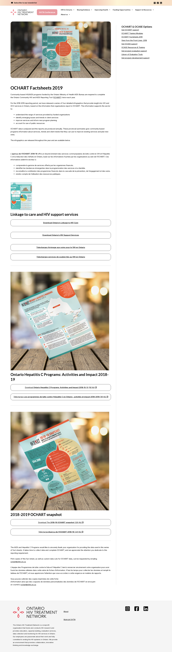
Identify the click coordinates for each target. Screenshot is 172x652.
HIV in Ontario (66, 10)
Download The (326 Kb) (60, 522)
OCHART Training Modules (132, 33)
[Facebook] (158, 3)
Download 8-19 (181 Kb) (60, 387)
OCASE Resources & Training (133, 47)
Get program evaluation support (134, 51)
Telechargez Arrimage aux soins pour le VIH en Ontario (60, 247)
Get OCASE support (129, 44)
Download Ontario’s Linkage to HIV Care (60, 223)
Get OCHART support (130, 30)
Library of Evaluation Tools (132, 54)
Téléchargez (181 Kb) (60, 397)
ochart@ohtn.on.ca (18, 562)
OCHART (57, 97)
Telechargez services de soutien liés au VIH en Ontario (61, 257)
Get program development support (135, 58)
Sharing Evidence (83, 10)
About (66, 611)
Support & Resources (143, 10)
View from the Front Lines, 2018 (134, 40)
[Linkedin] (161, 3)
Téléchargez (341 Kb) (60, 532)
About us (64, 14)
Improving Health (101, 10)
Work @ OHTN (69, 619)
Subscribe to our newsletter (25, 3)
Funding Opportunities (122, 10)
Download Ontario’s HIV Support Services (60, 235)
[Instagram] (155, 3)
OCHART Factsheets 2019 (132, 37)
